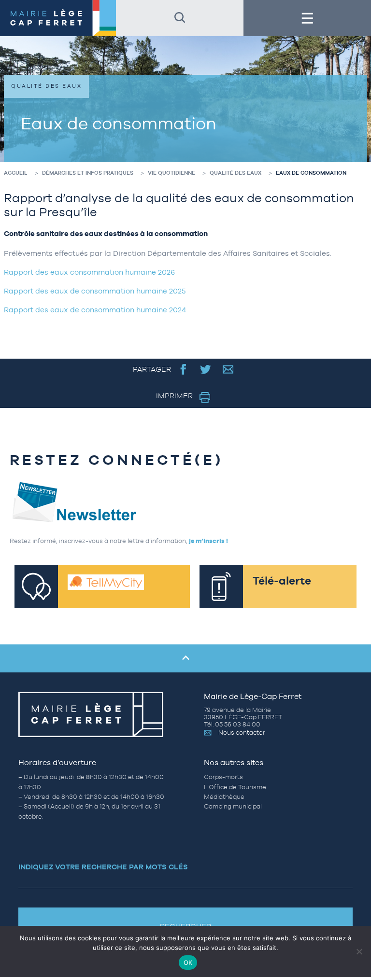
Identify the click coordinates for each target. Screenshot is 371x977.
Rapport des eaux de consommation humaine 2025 (95, 291)
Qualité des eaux (235, 172)
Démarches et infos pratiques (87, 172)
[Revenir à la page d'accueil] (58, 18)
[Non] (359, 951)
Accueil (16, 172)
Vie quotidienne (171, 172)
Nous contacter (241, 732)
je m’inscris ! (208, 540)
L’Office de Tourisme (235, 787)
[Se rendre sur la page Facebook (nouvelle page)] (183, 369)
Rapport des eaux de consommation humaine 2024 (95, 310)
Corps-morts (223, 777)
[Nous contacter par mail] (228, 369)
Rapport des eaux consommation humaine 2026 (89, 272)
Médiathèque (224, 796)
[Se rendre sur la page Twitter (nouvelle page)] (205, 369)
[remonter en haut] (185, 658)
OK (188, 962)
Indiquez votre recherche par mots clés (103, 867)
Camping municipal (233, 806)
